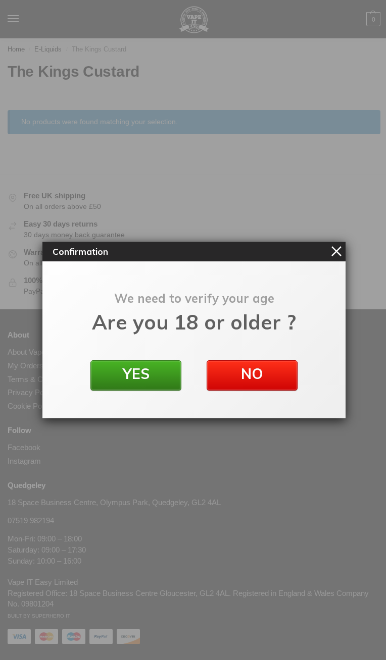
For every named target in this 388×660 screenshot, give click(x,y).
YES (136, 373)
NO (252, 373)
